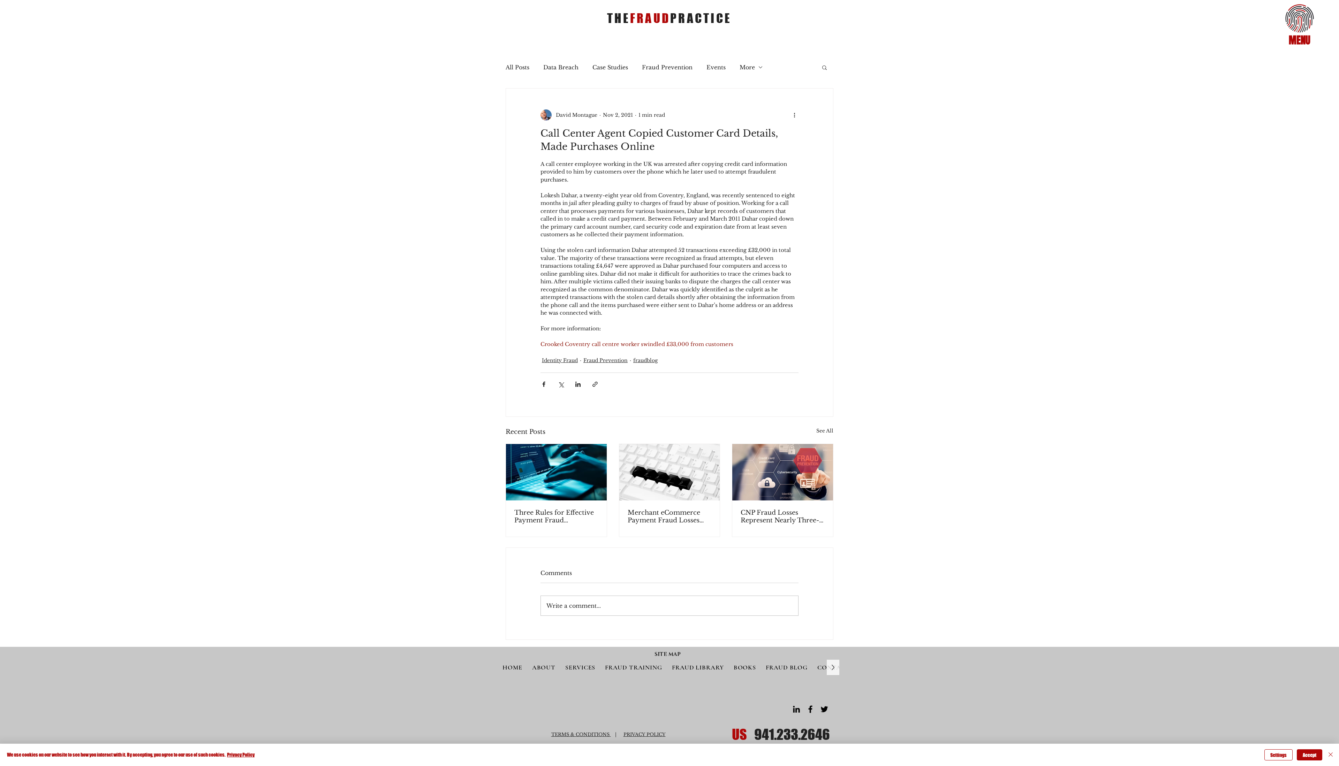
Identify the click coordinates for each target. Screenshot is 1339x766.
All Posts (517, 67)
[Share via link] (595, 384)
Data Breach (560, 67)
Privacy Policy (241, 755)
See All (824, 431)
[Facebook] (810, 709)
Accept (1309, 755)
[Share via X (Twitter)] (561, 384)
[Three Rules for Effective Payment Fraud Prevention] (556, 472)
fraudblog (645, 360)
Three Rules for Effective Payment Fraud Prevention (554, 516)
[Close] (1330, 754)
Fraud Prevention (667, 67)
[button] (1300, 18)
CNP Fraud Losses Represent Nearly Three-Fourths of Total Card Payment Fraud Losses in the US (780, 516)
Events (716, 67)
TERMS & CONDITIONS (581, 734)
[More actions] (794, 115)
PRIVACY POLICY (644, 734)
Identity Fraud (560, 360)
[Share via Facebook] (543, 384)
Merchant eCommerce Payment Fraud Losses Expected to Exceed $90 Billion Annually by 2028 (667, 516)
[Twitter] (824, 709)
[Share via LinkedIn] (578, 384)
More (747, 67)
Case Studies (610, 67)
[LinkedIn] (796, 709)
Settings (1278, 755)
